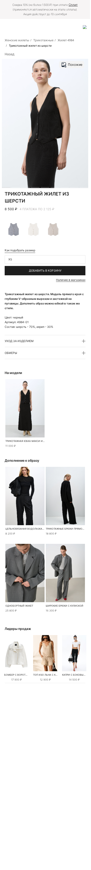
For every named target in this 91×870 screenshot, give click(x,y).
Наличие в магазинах (70, 280)
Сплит (73, 5)
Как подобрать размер (20, 250)
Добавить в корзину (45, 270)
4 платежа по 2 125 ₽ (37, 209)
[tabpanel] (16, 653)
